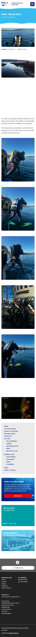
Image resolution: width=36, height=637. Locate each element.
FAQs (6, 467)
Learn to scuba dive (11, 431)
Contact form (15, 597)
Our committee (11, 441)
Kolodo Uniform (14, 633)
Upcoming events (12, 446)
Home (6, 426)
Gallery (8, 443)
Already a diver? (10, 433)
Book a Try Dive (6, 588)
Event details (11, 457)
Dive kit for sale (12, 451)
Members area (9, 454)
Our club (7, 438)
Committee (10, 464)
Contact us (8, 436)
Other (8, 462)
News (3, 17)
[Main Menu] (32, 4)
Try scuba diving (10, 429)
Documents (10, 459)
